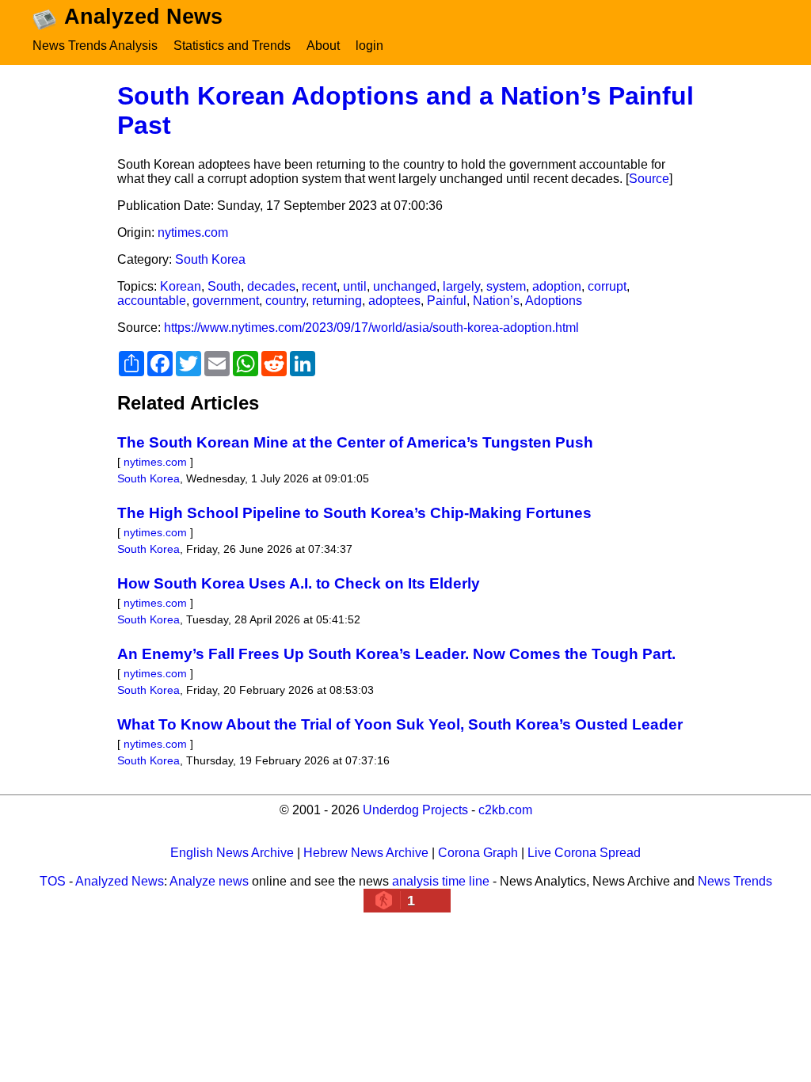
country (285, 300)
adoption (556, 286)
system (506, 286)
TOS (53, 881)
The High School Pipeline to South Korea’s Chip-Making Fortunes (354, 513)
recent (319, 286)
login (369, 45)
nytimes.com (193, 232)
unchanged (404, 286)
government (225, 300)
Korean (180, 286)
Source (649, 178)
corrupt (607, 286)
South (224, 286)
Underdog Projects (415, 810)
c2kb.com (505, 810)
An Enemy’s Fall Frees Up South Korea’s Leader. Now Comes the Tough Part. (396, 654)
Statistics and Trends (232, 45)
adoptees (394, 300)
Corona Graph (478, 852)
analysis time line (440, 881)
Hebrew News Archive (365, 852)
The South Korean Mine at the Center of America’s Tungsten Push (355, 442)
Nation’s (496, 300)
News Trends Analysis (95, 45)
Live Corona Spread (584, 852)
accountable (151, 300)
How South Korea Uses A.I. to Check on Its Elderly (298, 583)
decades (271, 286)
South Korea (210, 259)
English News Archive (232, 852)
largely (461, 286)
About (323, 45)
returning (337, 300)
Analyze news (209, 881)
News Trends (735, 881)
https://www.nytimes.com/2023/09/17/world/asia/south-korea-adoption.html (371, 327)
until (355, 286)
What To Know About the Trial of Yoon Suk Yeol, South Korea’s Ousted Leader (400, 724)
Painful (446, 300)
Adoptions (553, 300)
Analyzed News (119, 881)
